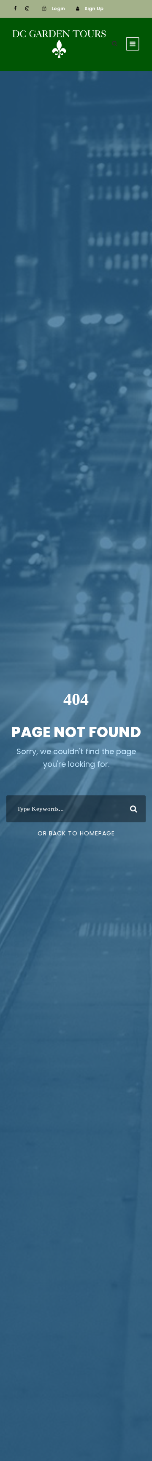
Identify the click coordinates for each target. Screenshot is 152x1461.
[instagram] (27, 8)
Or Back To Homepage (76, 833)
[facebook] (15, 8)
